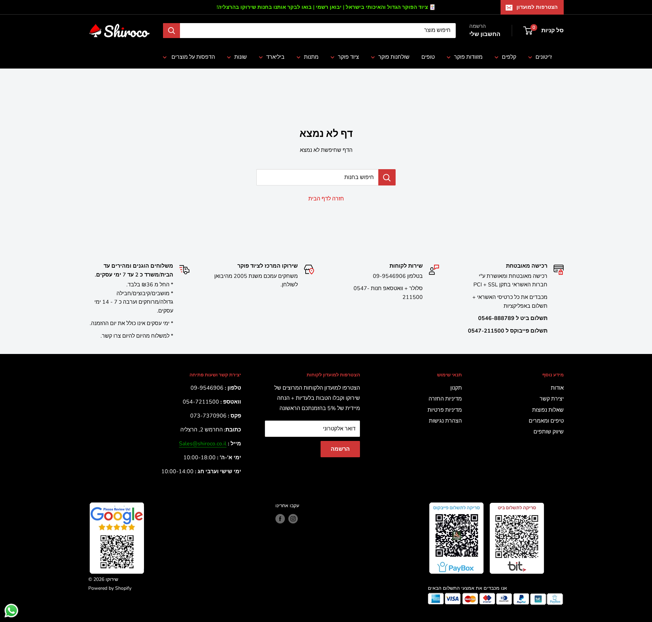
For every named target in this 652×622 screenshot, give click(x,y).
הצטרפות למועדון (537, 7)
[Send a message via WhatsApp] (11, 611)
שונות (240, 57)
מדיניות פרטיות (445, 410)
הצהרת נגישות (445, 421)
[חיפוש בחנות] (387, 177)
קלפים (509, 57)
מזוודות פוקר (468, 57)
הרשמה (340, 449)
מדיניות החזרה (445, 399)
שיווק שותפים (548, 432)
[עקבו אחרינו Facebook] (280, 518)
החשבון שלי (484, 34)
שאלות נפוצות (548, 410)
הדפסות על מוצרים (192, 57)
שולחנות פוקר (394, 57)
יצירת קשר (552, 399)
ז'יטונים (544, 57)
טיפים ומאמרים (546, 421)
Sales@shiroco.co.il (203, 443)
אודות (557, 388)
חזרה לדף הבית (326, 198)
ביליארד (275, 57)
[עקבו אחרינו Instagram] (293, 518)
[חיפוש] (171, 30)
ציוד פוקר (348, 57)
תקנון (456, 388)
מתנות (311, 57)
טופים (428, 57)
